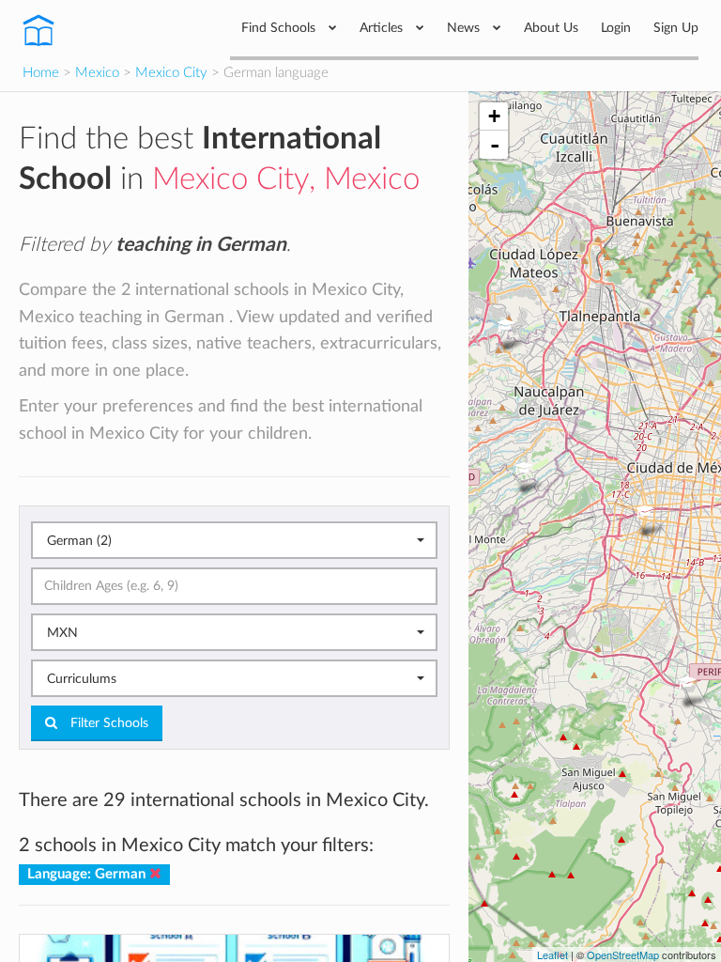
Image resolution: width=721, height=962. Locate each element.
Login (616, 28)
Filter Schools (107, 723)
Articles (383, 28)
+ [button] (494, 116)
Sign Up (675, 28)
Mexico (97, 73)
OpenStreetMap (623, 954)
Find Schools (280, 28)
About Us (551, 28)
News (465, 28)
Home (41, 73)
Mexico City (171, 73)
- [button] (494, 145)
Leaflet (552, 954)
